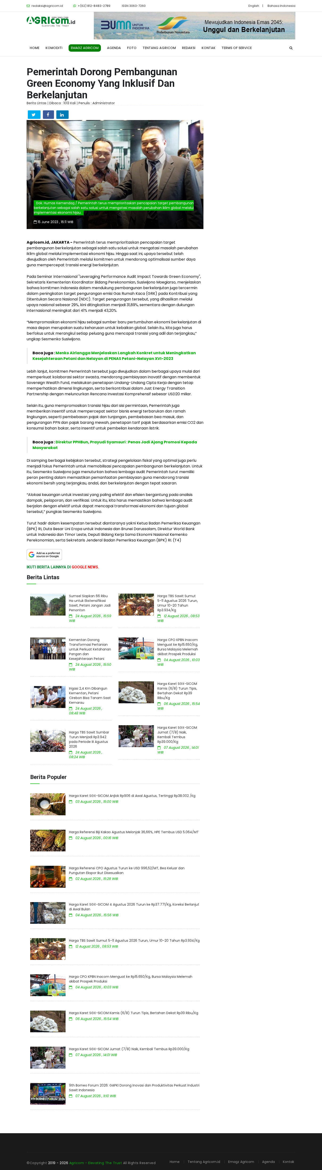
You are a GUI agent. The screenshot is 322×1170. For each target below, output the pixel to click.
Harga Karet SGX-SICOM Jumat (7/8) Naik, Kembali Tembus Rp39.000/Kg (177, 734)
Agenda (114, 48)
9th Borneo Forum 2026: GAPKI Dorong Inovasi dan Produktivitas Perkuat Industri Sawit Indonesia (134, 1087)
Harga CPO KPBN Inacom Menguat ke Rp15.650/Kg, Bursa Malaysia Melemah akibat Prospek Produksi (177, 646)
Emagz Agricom (241, 1161)
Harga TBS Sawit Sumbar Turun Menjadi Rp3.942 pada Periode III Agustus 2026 (89, 739)
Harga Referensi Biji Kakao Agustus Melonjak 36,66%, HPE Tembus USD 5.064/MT (134, 832)
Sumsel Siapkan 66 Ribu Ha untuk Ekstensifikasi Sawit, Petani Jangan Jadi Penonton (90, 603)
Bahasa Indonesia (281, 6)
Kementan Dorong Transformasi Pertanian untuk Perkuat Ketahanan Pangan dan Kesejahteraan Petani (90, 649)
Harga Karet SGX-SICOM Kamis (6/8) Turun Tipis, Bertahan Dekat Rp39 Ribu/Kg (177, 690)
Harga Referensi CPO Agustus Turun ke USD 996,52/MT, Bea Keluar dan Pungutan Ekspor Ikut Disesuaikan (127, 870)
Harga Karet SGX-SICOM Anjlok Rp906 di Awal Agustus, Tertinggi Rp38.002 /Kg (132, 795)
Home (34, 48)
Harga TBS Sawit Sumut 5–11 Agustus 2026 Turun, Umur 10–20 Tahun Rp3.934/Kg (177, 603)
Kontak (208, 48)
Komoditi (53, 48)
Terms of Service (237, 48)
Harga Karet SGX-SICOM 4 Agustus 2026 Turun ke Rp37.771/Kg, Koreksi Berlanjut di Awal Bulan (134, 907)
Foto (131, 48)
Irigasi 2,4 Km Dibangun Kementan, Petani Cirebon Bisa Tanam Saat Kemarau (90, 695)
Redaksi (188, 48)
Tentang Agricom (159, 48)
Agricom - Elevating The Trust (96, 1163)
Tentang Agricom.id (204, 1161)
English (253, 6)
